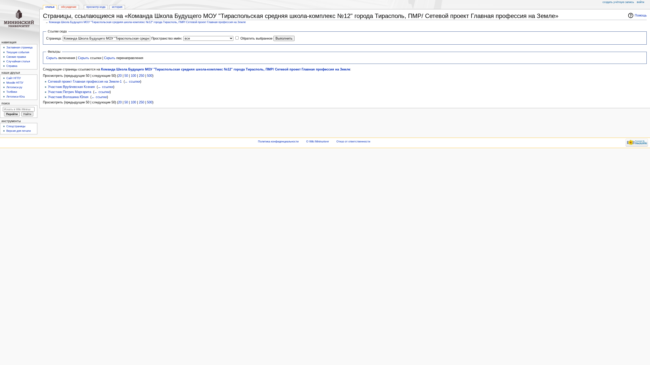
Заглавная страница (19, 47)
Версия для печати (18, 130)
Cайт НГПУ (13, 78)
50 (126, 76)
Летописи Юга (15, 96)
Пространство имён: (166, 38)
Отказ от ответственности (353, 141)
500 (149, 76)
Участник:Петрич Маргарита (69, 92)
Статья (49, 6)
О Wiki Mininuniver (317, 141)
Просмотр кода (95, 6)
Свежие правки (16, 56)
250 (141, 76)
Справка (11, 65)
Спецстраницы (15, 126)
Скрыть (51, 58)
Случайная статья (18, 61)
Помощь (641, 15)
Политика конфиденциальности (278, 141)
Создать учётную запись (618, 2)
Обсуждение (68, 6)
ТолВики (11, 91)
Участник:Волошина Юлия (68, 97)
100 (133, 76)
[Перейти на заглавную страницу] (19, 19)
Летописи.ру (14, 87)
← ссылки (132, 81)
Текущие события (17, 52)
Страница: (54, 38)
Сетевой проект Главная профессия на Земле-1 (85, 81)
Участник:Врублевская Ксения (71, 87)
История (117, 6)
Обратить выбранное (256, 38)
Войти (640, 2)
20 (120, 76)
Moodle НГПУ (14, 82)
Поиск (6, 103)
